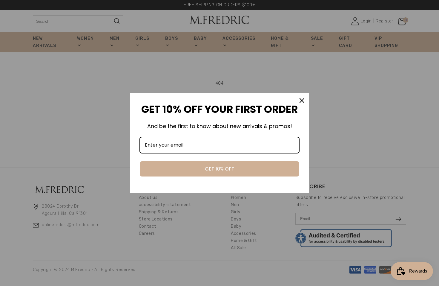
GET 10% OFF (219, 168)
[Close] (302, 100)
